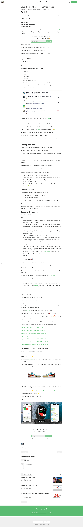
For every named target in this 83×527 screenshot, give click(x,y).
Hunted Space (51, 275)
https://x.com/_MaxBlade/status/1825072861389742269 (34, 333)
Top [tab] (22, 474)
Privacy (40, 518)
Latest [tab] (25, 474)
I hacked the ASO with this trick (29, 485)
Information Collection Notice (41, 439)
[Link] (19, 18)
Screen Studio (46, 252)
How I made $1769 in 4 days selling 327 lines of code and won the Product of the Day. (36, 495)
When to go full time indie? (28, 477)
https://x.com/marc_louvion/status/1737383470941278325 (34, 342)
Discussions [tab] (29, 474)
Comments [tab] (24, 460)
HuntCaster (36, 285)
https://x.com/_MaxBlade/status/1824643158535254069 (34, 336)
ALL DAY (28, 310)
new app (58, 29)
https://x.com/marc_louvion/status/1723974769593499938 (34, 344)
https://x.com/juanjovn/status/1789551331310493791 (33, 327)
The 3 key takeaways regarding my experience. (30, 479)
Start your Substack (38, 521)
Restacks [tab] (28, 460)
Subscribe (74, 2)
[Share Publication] (69, 2)
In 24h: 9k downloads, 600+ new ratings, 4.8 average (31, 487)
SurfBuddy (30, 360)
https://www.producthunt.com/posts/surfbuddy (45, 391)
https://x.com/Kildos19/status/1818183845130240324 (33, 339)
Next (58, 452)
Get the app (47, 521)
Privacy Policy (50, 439)
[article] (41, 479)
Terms (44, 518)
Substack (36, 524)
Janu (40, 168)
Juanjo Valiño (26, 11)
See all (23, 502)
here (49, 118)
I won (38, 129)
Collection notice (49, 518)
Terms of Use (47, 438)
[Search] (66, 2)
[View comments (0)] (26, 15)
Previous (25, 452)
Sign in (79, 2)
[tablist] (26, 460)
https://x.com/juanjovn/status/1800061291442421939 (33, 330)
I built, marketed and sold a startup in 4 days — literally (35, 493)
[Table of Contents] (1, 263)
